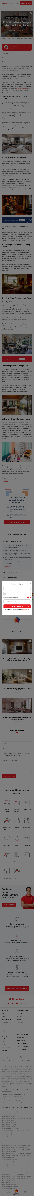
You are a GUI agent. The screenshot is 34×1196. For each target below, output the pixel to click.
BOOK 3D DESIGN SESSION (17, 606)
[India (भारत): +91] (5, 594)
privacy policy (25, 609)
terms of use (17, 610)
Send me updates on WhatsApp (10, 597)
